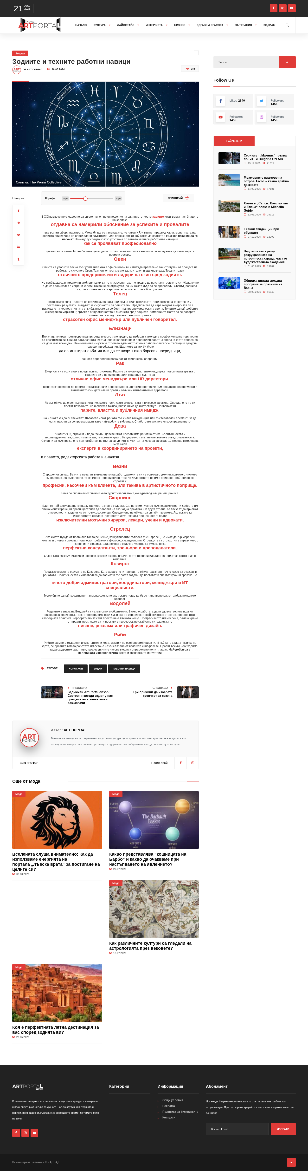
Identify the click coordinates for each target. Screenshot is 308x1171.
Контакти (168, 1117)
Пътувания (244, 25)
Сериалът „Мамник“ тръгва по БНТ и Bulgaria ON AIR (265, 157)
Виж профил (29, 762)
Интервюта (154, 25)
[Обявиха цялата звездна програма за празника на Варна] (229, 283)
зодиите (158, 216)
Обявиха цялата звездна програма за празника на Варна (263, 284)
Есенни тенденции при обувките (261, 230)
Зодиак (269, 25)
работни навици (124, 668)
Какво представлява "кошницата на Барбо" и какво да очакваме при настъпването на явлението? (147, 859)
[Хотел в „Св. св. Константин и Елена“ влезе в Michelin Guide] (229, 206)
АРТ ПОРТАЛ (74, 730)
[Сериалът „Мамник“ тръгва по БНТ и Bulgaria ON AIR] (229, 158)
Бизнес (180, 25)
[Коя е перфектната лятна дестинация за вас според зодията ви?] (57, 993)
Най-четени (234, 141)
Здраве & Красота (210, 25)
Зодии (98, 668)
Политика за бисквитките (180, 1111)
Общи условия (172, 1100)
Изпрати (283, 1129)
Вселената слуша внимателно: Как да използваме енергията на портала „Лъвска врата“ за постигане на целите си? (56, 862)
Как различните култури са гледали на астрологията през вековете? (150, 946)
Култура (100, 25)
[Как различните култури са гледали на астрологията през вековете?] (154, 909)
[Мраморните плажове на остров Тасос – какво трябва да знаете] (229, 180)
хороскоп (76, 668)
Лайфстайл (126, 25)
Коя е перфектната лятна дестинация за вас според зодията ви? (55, 1030)
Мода (18, 794)
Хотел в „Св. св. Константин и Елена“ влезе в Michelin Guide (266, 207)
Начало (81, 25)
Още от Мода (26, 781)
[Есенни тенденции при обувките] (229, 232)
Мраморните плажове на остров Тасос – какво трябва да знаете (266, 181)
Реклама (168, 1106)
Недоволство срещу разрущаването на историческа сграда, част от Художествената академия (265, 256)
